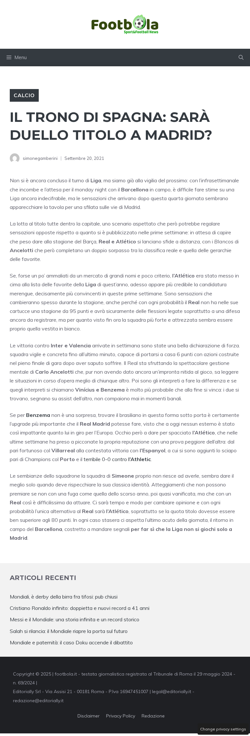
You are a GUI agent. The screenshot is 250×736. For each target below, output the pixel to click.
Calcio (24, 95)
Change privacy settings (223, 729)
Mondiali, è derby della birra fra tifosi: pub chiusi (64, 596)
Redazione (153, 716)
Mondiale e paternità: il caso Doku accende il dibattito (72, 642)
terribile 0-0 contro (117, 459)
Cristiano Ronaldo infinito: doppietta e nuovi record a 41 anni (79, 608)
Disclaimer (88, 716)
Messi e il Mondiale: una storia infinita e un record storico (74, 619)
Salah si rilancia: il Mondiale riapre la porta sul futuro (69, 631)
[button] (241, 57)
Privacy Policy (120, 716)
